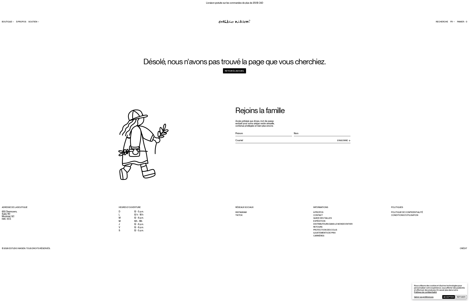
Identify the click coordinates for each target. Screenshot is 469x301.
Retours (317, 227)
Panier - (462, 21)
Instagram (241, 212)
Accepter (448, 297)
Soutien (32, 21)
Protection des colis (325, 230)
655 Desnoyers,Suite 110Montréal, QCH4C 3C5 (9, 215)
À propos (21, 21)
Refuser (461, 297)
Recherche (442, 21)
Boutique (7, 21)
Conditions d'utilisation (404, 215)
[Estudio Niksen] (234, 21)
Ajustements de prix (324, 233)
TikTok (239, 215)
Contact (318, 215)
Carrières (318, 236)
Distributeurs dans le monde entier (332, 224)
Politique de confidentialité (425, 292)
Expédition (319, 221)
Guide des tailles (322, 218)
